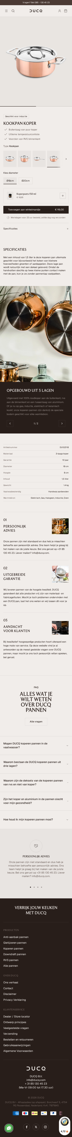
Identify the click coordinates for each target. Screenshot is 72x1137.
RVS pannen (10, 960)
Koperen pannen (13, 948)
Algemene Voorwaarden (18, 1051)
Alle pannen (10, 966)
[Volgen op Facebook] (26, 1127)
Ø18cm (10, 180)
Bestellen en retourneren (18, 1039)
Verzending (10, 1033)
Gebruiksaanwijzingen (16, 1045)
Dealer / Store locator (16, 1016)
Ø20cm (26, 180)
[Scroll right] (66, 158)
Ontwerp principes (14, 1022)
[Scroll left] (5, 158)
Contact (8, 988)
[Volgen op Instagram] (45, 1127)
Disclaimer (9, 994)
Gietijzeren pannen (14, 942)
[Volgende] (62, 423)
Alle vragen (36, 721)
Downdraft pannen (14, 954)
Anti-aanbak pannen (15, 937)
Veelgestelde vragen (16, 1028)
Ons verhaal (10, 982)
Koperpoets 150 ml (26, 193)
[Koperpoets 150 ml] (10, 196)
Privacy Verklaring (14, 1000)
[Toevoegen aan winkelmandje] (63, 196)
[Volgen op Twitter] (36, 1127)
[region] (36, 860)
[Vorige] (10, 423)
